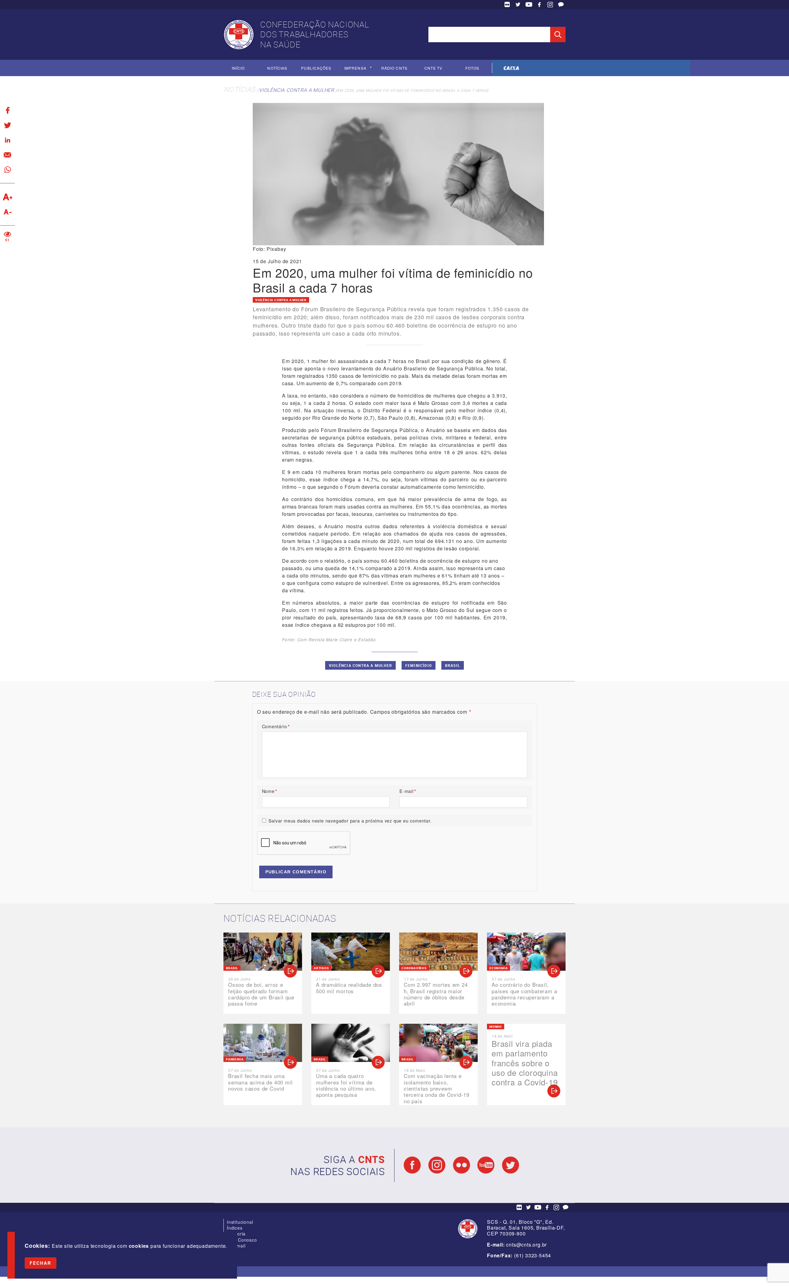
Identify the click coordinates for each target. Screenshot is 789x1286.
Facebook (539, 4)
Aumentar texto (7, 197)
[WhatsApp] (7, 169)
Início (238, 68)
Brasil (452, 665)
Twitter (518, 4)
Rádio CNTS (394, 68)
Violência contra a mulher (296, 90)
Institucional (240, 1222)
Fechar (40, 1263)
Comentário (276, 726)
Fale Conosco (561, 4)
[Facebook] (7, 110)
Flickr (507, 4)
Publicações (316, 68)
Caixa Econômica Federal (511, 68)
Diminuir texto (7, 211)
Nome (269, 791)
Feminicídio (418, 665)
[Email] (7, 154)
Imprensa (355, 68)
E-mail (407, 791)
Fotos (472, 68)
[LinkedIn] (7, 140)
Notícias (277, 68)
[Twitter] (7, 125)
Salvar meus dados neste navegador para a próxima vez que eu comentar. (350, 820)
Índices (235, 1228)
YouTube (528, 4)
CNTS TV (433, 68)
